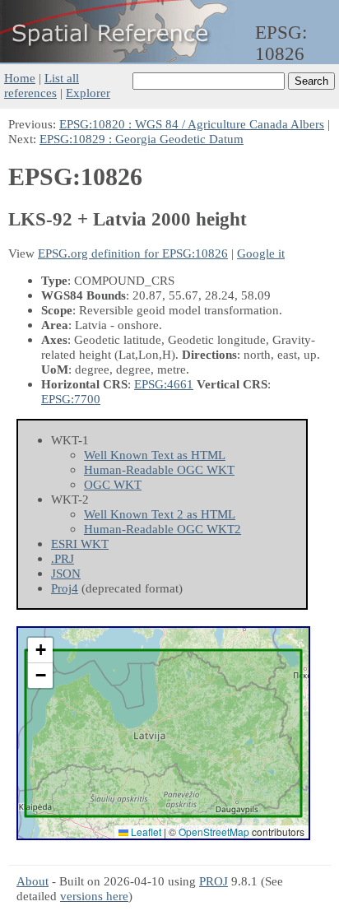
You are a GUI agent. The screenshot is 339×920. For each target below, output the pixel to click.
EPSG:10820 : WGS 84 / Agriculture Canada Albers (191, 124)
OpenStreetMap (214, 832)
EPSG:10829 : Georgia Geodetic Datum (141, 139)
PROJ (213, 881)
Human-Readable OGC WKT (159, 469)
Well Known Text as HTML (154, 455)
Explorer (88, 93)
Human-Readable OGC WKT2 (162, 529)
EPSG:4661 (163, 384)
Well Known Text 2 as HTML (159, 514)
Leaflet (144, 832)
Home (19, 78)
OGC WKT (113, 484)
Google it (261, 253)
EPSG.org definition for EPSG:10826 (133, 253)
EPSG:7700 (70, 399)
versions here (94, 896)
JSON (66, 573)
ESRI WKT (80, 544)
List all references (41, 85)
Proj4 (64, 588)
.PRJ (62, 558)
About (32, 881)
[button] (40, 650)
